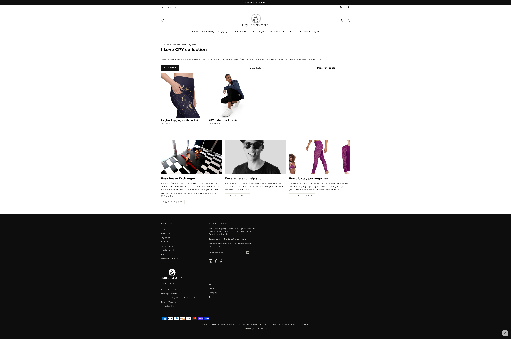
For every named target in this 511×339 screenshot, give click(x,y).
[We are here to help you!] (255, 157)
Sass (292, 31)
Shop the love (173, 202)
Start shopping (237, 196)
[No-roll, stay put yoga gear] (319, 157)
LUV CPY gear (258, 31)
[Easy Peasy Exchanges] (191, 157)
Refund (212, 289)
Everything (208, 31)
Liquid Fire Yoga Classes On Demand (178, 298)
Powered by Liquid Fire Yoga (255, 329)
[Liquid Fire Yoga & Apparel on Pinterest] (221, 261)
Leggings (223, 31)
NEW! (195, 31)
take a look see (302, 196)
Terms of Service (168, 302)
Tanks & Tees (240, 31)
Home (164, 45)
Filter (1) (172, 67)
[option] (255, 2)
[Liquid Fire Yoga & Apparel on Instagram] (210, 261)
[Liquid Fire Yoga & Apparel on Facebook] (215, 261)
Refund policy (167, 306)
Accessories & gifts (309, 31)
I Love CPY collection (176, 45)
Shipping (213, 293)
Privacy (212, 284)
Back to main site (169, 7)
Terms (212, 297)
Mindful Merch (278, 31)
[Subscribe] (247, 252)
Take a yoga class (169, 294)
